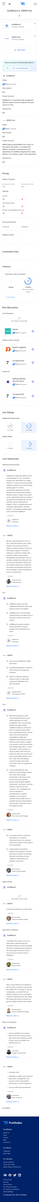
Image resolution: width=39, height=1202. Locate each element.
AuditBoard (16, 25)
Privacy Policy (7, 1184)
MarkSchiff (15, 1051)
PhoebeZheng (16, 963)
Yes (7, 68)
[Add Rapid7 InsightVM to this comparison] (33, 349)
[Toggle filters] (4, 4)
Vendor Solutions (8, 1162)
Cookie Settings (8, 1192)
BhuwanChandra (16, 1009)
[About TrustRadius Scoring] (3, 84)
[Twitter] (14, 1175)
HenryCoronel (16, 869)
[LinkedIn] (19, 1175)
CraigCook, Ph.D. (16, 580)
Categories (6, 1151)
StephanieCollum (16, 692)
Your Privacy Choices (10, 1187)
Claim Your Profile (9, 1164)
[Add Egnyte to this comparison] (33, 331)
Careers (5, 1137)
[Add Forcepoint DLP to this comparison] (33, 362)
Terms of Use (7, 1180)
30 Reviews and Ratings (18, 27)
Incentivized (10, 515)
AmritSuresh (15, 1095)
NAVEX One (16, 37)
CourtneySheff (16, 813)
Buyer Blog (6, 1153)
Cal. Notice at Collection (11, 1189)
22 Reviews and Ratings (18, 39)
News (5, 1140)
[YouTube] (5, 1175)
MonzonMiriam (16, 917)
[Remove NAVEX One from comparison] (35, 36)
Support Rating (7, 436)
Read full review (11, 526)
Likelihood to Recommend (10, 418)
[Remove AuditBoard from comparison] (35, 23)
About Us (6, 1133)
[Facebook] (10, 1175)
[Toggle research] (10, 4)
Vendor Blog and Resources (12, 1167)
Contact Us (6, 1142)
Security (5, 1182)
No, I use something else (21, 68)
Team (5, 1135)
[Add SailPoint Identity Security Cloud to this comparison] (33, 381)
